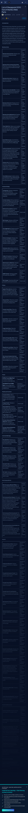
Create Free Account (8, 810)
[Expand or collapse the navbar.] (2, 2)
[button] (25, 2)
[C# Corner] (5, 2)
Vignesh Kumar (7, 14)
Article (24, 18)
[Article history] (13, 14)
